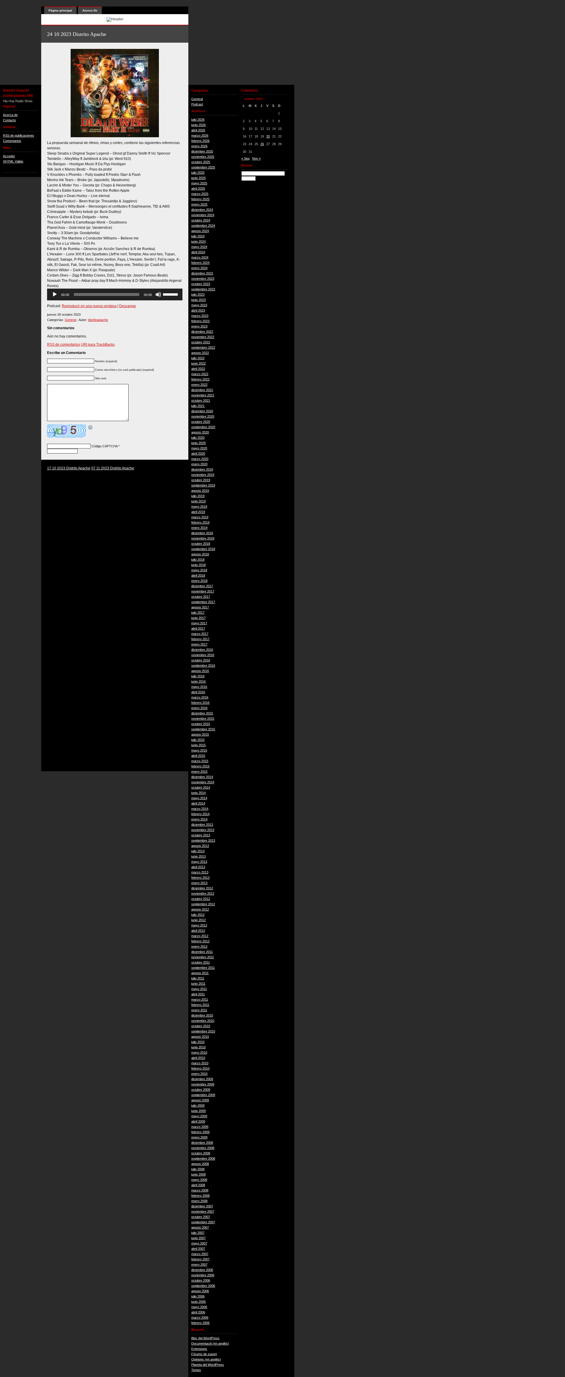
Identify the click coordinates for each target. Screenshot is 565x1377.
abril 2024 (198, 252)
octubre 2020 (200, 421)
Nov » (256, 158)
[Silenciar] (158, 294)
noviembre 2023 (202, 278)
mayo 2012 (199, 925)
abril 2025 (198, 188)
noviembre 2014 (202, 782)
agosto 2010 (200, 1036)
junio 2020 (198, 443)
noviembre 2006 (202, 1275)
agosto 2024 (200, 231)
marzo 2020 (199, 459)
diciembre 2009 (202, 1079)
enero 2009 (199, 1137)
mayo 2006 (199, 1307)
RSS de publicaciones (18, 135)
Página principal (60, 10)
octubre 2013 (200, 835)
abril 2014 (198, 803)
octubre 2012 (200, 899)
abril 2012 (198, 930)
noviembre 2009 (202, 1084)
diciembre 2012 (202, 888)
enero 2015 (199, 771)
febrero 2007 (200, 1259)
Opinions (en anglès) (206, 1359)
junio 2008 (198, 1174)
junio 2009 (198, 1111)
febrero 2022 (200, 379)
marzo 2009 (199, 1126)
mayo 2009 (199, 1116)
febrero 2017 (200, 639)
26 (262, 144)
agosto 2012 (200, 909)
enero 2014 (199, 819)
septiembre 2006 (203, 1285)
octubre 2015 (200, 724)
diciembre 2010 (202, 1015)
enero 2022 (199, 384)
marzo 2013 (199, 872)
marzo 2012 (199, 936)
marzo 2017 (199, 633)
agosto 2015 (200, 734)
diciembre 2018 (202, 533)
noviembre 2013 (202, 830)
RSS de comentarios (63, 344)
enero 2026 (199, 146)
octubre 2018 (200, 543)
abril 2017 (198, 628)
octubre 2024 (200, 220)
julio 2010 (198, 1042)
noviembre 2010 (202, 1020)
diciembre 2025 (202, 151)
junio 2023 (198, 300)
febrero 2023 (200, 321)
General (70, 320)
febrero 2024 (200, 262)
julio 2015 (198, 740)
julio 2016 (198, 676)
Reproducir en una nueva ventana (89, 306)
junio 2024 (198, 241)
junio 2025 (198, 178)
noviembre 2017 (202, 591)
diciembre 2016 (202, 649)
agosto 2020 (200, 432)
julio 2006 (198, 1296)
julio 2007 (198, 1232)
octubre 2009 (200, 1089)
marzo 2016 (199, 697)
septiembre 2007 (203, 1222)
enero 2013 (199, 883)
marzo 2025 (199, 194)
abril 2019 (198, 512)
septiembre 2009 (203, 1095)
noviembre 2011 (202, 957)
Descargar (127, 306)
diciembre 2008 (202, 1142)
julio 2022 (198, 358)
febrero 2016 (200, 702)
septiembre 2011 (203, 967)
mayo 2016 (199, 686)
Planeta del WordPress (207, 1364)
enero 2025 (199, 204)
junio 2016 (198, 681)
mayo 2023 (199, 305)
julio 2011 (197, 978)
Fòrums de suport (204, 1354)
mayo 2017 (199, 623)
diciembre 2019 (202, 469)
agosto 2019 (200, 490)
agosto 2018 (200, 554)
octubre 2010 (200, 1026)
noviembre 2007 (202, 1211)
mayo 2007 (199, 1243)
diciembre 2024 (202, 209)
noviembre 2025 (202, 156)
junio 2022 (198, 363)
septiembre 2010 (203, 1031)
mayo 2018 (199, 570)
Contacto (9, 120)
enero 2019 (199, 527)
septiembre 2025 (203, 167)
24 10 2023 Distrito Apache (76, 34)
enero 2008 (199, 1201)
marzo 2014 (199, 808)
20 (268, 136)
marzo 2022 (199, 374)
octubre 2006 (200, 1280)
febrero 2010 (200, 1068)
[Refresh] (90, 427)
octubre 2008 (200, 1153)
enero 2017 (199, 644)
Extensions (199, 1348)
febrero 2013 (200, 877)
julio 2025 (198, 172)
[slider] (171, 294)
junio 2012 (198, 920)
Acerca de (10, 115)
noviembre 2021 (202, 395)
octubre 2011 (200, 962)
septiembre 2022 (203, 347)
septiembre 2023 (203, 289)
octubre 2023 (200, 284)
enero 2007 (199, 1264)
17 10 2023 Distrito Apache (68, 468)
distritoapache (98, 320)
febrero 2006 (200, 1323)
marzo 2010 (199, 1063)
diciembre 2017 (202, 586)
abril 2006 (198, 1312)
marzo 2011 (199, 999)
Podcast (197, 104)
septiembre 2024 (203, 225)
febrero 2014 (200, 814)
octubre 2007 (200, 1217)
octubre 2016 (200, 660)
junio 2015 (198, 745)
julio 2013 (198, 851)
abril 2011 (198, 994)
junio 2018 (198, 565)
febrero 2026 (200, 141)
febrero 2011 (200, 1005)
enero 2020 (199, 464)
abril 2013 (198, 867)
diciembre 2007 (202, 1206)
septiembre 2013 (203, 840)
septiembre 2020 (203, 427)
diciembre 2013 (202, 824)
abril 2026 (198, 130)
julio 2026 (198, 119)
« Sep (245, 158)
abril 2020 (198, 453)
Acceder (9, 156)
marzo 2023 (199, 315)
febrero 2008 (200, 1195)
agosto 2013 (200, 846)
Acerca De (89, 10)
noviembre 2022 (202, 337)
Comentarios (12, 141)
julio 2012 (198, 914)
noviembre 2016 (202, 655)
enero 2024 (199, 268)
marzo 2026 (199, 135)
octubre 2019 (200, 480)
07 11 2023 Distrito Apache (112, 468)
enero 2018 (199, 580)
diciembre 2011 (202, 952)
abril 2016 (198, 692)
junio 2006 (198, 1301)
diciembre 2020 (202, 411)
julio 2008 (198, 1169)
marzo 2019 (199, 517)
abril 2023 (198, 310)
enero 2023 (199, 326)
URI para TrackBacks (98, 344)
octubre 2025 (200, 162)
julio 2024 (198, 236)
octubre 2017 (200, 596)
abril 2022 (198, 368)
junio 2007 (198, 1238)
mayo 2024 (199, 247)
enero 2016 (199, 708)
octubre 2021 (200, 400)
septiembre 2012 (203, 904)
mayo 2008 (199, 1179)
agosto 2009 (200, 1100)
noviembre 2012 (202, 893)
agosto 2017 (200, 607)
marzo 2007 (199, 1254)
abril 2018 (198, 575)
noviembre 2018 (202, 538)
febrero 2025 (200, 199)
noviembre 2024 (202, 215)
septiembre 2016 (203, 665)
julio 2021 (198, 406)
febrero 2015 (200, 766)
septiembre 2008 (203, 1158)
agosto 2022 (200, 353)
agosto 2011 (200, 973)
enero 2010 (199, 1073)
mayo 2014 (199, 798)
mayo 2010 (199, 1052)
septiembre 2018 (203, 549)
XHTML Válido (13, 161)
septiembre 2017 (203, 602)
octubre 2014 (200, 787)
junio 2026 (198, 125)
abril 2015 (198, 755)
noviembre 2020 (202, 416)
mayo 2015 (199, 750)
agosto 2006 (200, 1291)
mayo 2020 (199, 448)
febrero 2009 (200, 1132)
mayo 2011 (199, 989)
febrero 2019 (200, 522)
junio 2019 (198, 501)
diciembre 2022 (202, 331)
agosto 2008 (200, 1164)
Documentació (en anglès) (210, 1343)
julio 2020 (198, 437)
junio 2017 (198, 618)
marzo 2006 (199, 1317)
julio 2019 (198, 496)
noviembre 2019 (202, 474)
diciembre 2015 (202, 713)
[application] (114, 294)
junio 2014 (198, 793)
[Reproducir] (55, 294)
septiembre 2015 (203, 729)
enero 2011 (199, 1010)
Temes (196, 1370)
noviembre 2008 (202, 1148)
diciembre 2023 (202, 273)
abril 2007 (198, 1248)
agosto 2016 (200, 671)
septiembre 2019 (203, 485)
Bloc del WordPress (205, 1338)
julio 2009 (198, 1105)
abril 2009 (198, 1121)
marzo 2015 (199, 761)
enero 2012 (199, 946)
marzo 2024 (199, 257)
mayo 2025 (199, 183)
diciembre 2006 (202, 1270)
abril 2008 (198, 1185)
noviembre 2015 (202, 718)
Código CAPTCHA (104, 446)
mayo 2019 (199, 506)
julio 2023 (198, 294)
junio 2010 (198, 1047)
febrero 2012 (200, 941)
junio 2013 (198, 856)
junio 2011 (198, 983)
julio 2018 (198, 559)
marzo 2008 (199, 1190)
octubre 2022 (200, 342)
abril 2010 (198, 1058)
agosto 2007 (200, 1227)
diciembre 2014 (202, 777)
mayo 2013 (199, 861)
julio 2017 (198, 612)
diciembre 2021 (202, 390)
